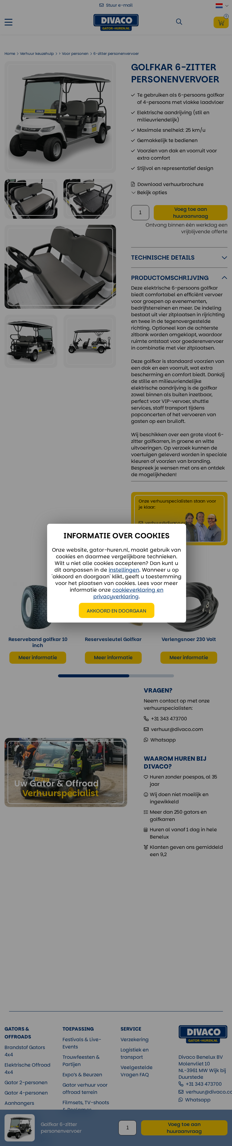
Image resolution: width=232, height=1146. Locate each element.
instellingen (124, 569)
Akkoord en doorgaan (116, 610)
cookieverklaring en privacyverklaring (128, 593)
